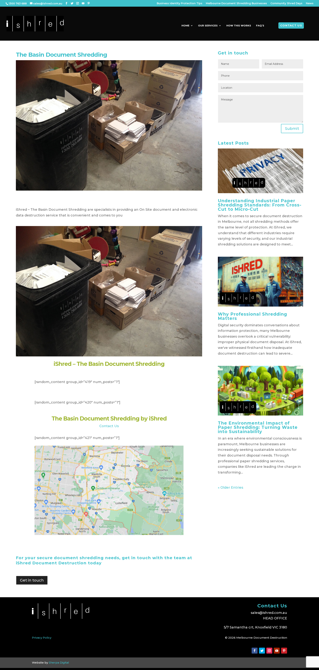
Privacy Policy (41, 637)
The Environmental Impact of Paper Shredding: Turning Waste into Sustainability (258, 427)
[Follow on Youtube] (277, 651)
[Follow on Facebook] (255, 651)
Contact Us (291, 25)
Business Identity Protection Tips (179, 3)
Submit (292, 128)
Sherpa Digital (59, 662)
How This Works (238, 25)
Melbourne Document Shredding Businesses (236, 3)
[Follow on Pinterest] (284, 651)
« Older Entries (230, 488)
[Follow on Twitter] (262, 651)
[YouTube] (83, 3)
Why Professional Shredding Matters (252, 316)
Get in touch (32, 580)
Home (185, 25)
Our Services (208, 25)
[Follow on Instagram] (269, 651)
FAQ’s (260, 25)
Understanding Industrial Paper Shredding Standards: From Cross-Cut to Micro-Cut (259, 205)
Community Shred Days (286, 3)
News (309, 3)
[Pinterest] (88, 3)
